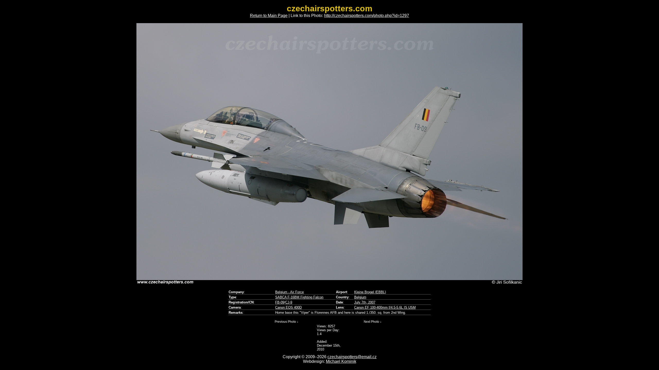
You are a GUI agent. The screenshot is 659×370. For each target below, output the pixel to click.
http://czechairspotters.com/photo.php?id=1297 (366, 15)
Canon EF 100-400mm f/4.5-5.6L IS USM (385, 307)
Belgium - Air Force (289, 292)
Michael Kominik (341, 361)
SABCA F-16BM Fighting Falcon (299, 297)
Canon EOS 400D (288, 307)
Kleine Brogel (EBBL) (370, 292)
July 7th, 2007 (364, 302)
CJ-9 (288, 302)
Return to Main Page (269, 15)
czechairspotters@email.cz (352, 357)
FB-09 (279, 302)
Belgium (360, 297)
